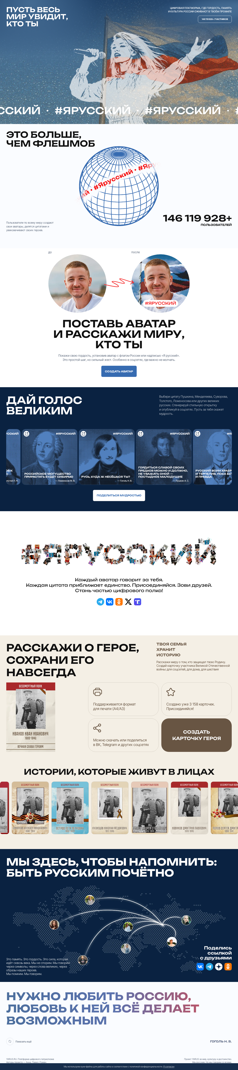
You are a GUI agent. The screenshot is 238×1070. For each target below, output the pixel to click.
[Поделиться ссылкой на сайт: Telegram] (100, 602)
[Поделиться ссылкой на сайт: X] (128, 602)
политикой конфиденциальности (145, 1066)
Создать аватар (119, 371)
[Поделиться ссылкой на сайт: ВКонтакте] (109, 602)
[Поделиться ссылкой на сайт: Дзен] (218, 966)
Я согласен (168, 1066)
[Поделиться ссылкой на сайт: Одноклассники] (119, 602)
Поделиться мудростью (119, 495)
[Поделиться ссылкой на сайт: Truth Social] (137, 602)
